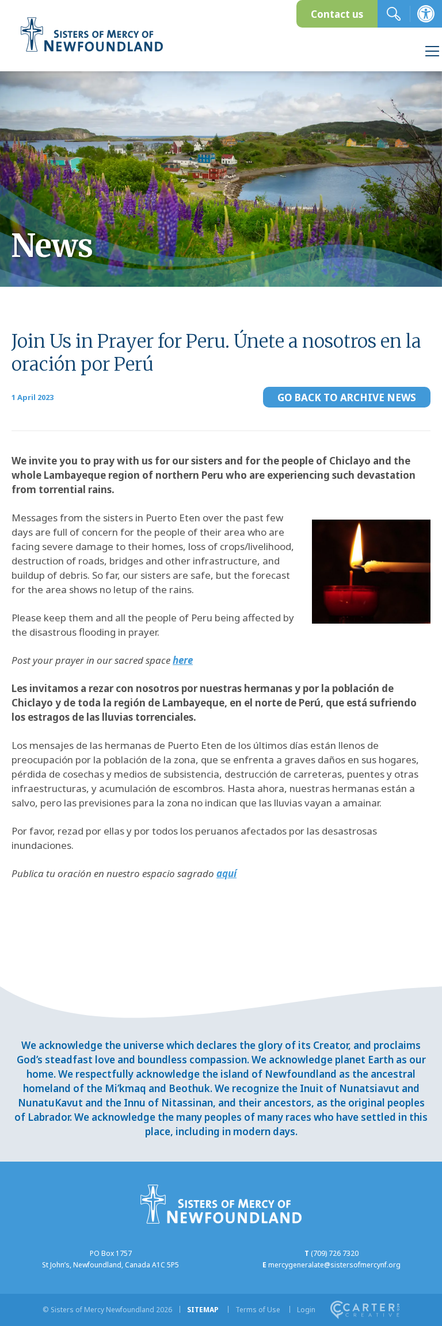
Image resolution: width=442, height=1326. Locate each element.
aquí (226, 873)
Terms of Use (257, 1310)
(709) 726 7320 (335, 1253)
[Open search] (394, 14)
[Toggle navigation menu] (432, 52)
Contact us (337, 14)
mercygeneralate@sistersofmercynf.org (334, 1265)
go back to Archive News (346, 397)
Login (306, 1310)
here (183, 660)
